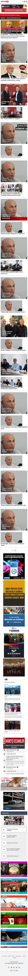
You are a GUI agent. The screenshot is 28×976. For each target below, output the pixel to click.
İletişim (14, 957)
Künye (13, 956)
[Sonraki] (15, 550)
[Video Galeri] (24, 1)
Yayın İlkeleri (18, 956)
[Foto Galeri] (26, 1)
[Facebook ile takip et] (8, 967)
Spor (3, 913)
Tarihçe (24, 956)
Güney (4, 930)
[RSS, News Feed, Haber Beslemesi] (14, 967)
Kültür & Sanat (7, 879)
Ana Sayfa (4, 956)
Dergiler (5, 862)
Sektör (4, 896)
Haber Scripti (13, 970)
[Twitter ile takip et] (11, 967)
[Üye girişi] (16, 967)
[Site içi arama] (19, 967)
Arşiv (9, 956)
